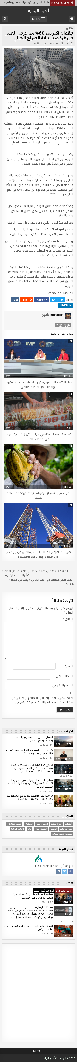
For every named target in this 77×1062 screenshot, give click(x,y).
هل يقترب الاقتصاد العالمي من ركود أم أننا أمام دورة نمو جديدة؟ (29, 752)
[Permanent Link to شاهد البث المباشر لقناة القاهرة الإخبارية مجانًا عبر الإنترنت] (63, 898)
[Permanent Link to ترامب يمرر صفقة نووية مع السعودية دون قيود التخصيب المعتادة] (63, 801)
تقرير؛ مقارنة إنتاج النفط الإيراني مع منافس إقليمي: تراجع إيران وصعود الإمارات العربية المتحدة (38, 554)
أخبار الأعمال (64, 28)
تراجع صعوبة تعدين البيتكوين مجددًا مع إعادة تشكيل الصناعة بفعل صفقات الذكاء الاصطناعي (31, 768)
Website (61, 325)
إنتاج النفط (56, 823)
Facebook (40, 299)
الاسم (69, 666)
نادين (68, 43)
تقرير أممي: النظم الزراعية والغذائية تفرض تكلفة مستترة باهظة (38, 495)
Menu (36, 19)
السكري (29, 823)
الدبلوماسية (42, 823)
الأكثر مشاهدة (64, 890)
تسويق (53, 828)
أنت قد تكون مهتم (44, 890)
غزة (29, 828)
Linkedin (64, 305)
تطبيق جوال (41, 828)
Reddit (25, 299)
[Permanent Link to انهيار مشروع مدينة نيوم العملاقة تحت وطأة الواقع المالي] (63, 741)
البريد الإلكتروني (63, 676)
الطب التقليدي (14, 823)
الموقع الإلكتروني (62, 685)
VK (14, 299)
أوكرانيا (68, 823)
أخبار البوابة (38, 10)
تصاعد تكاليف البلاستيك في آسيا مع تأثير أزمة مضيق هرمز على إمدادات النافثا (38, 436)
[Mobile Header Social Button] (72, 19)
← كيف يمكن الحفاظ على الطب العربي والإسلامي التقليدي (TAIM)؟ (41, 582)
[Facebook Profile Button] (70, 871)
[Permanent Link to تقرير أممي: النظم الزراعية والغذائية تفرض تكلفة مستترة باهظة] (38, 466)
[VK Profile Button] (58, 871)
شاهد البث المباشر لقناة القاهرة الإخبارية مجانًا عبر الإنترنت (33, 896)
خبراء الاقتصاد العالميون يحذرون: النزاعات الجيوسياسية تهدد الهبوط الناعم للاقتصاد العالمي (38, 384)
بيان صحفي (66, 828)
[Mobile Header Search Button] (5, 19)
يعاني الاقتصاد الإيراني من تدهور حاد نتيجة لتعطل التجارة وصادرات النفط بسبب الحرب (30, 784)
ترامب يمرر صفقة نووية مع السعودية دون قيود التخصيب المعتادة (30, 798)
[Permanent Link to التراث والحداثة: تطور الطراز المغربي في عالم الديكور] (63, 931)
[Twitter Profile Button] (64, 871)
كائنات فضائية (17, 828)
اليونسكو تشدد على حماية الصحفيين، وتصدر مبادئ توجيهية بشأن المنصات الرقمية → (35, 573)
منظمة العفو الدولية (62, 833)
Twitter (56, 299)
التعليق (68, 619)
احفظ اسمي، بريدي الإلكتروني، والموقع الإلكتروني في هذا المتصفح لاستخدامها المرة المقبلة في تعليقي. (42, 700)
